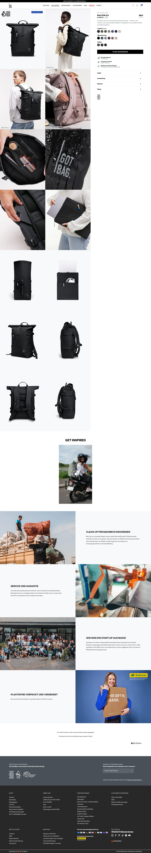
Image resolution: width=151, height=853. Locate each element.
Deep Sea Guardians (83, 821)
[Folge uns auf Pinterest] (119, 835)
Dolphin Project (82, 814)
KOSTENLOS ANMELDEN (131, 771)
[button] (102, 17)
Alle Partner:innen (82, 823)
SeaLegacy (80, 799)
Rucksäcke (102, 12)
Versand (11, 833)
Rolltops (106, 12)
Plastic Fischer (81, 811)
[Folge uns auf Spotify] (126, 835)
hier (43, 766)
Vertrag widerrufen (117, 804)
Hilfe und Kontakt (116, 797)
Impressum (12, 843)
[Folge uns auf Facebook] (116, 835)
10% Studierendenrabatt (16, 812)
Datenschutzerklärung (135, 780)
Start (98, 12)
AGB (10, 836)
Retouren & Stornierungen (119, 802)
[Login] (137, 5)
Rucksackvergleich (15, 807)
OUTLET (12, 804)
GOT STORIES (47, 802)
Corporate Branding (49, 841)
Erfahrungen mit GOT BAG (51, 809)
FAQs (113, 800)
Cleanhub (80, 804)
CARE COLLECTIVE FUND (51, 800)
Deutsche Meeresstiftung (85, 809)
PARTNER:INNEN (83, 793)
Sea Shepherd (81, 797)
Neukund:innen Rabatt (16, 809)
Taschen (11, 797)
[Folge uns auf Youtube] (129, 835)
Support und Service (49, 833)
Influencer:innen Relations (51, 836)
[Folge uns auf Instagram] (112, 835)
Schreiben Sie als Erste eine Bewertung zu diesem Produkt (75, 736)
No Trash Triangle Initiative (85, 816)
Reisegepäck (13, 802)
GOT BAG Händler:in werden (52, 843)
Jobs (44, 804)
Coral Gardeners (82, 806)
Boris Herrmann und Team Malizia (87, 802)
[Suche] (133, 5)
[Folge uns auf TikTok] (123, 835)
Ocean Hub (80, 819)
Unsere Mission (48, 797)
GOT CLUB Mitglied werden (17, 814)
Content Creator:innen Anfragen (53, 838)
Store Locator (47, 807)
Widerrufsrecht (14, 838)
